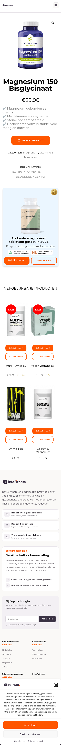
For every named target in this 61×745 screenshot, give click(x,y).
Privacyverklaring (36, 741)
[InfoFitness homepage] (8, 5)
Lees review (44, 260)
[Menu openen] (56, 5)
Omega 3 (6, 658)
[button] (56, 685)
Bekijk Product (33, 140)
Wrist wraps (37, 658)
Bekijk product (16, 260)
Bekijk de (30, 246)
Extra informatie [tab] (26, 171)
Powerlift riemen (39, 654)
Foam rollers (37, 650)
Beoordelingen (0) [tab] (30, 176)
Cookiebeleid (20, 741)
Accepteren (30, 725)
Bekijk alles (7, 645)
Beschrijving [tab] (30, 166)
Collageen (6, 667)
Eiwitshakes (7, 650)
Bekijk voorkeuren (30, 734)
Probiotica (6, 654)
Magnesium (30, 152)
